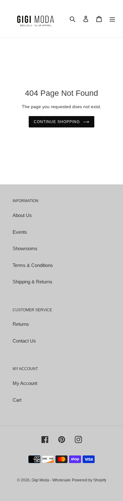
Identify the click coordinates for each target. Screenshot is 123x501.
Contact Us (24, 340)
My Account (25, 383)
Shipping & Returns (32, 281)
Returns (21, 324)
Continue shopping (57, 122)
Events (20, 232)
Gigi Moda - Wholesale (51, 480)
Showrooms (25, 248)
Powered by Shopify (89, 480)
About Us (22, 215)
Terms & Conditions (33, 265)
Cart (17, 400)
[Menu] (112, 19)
